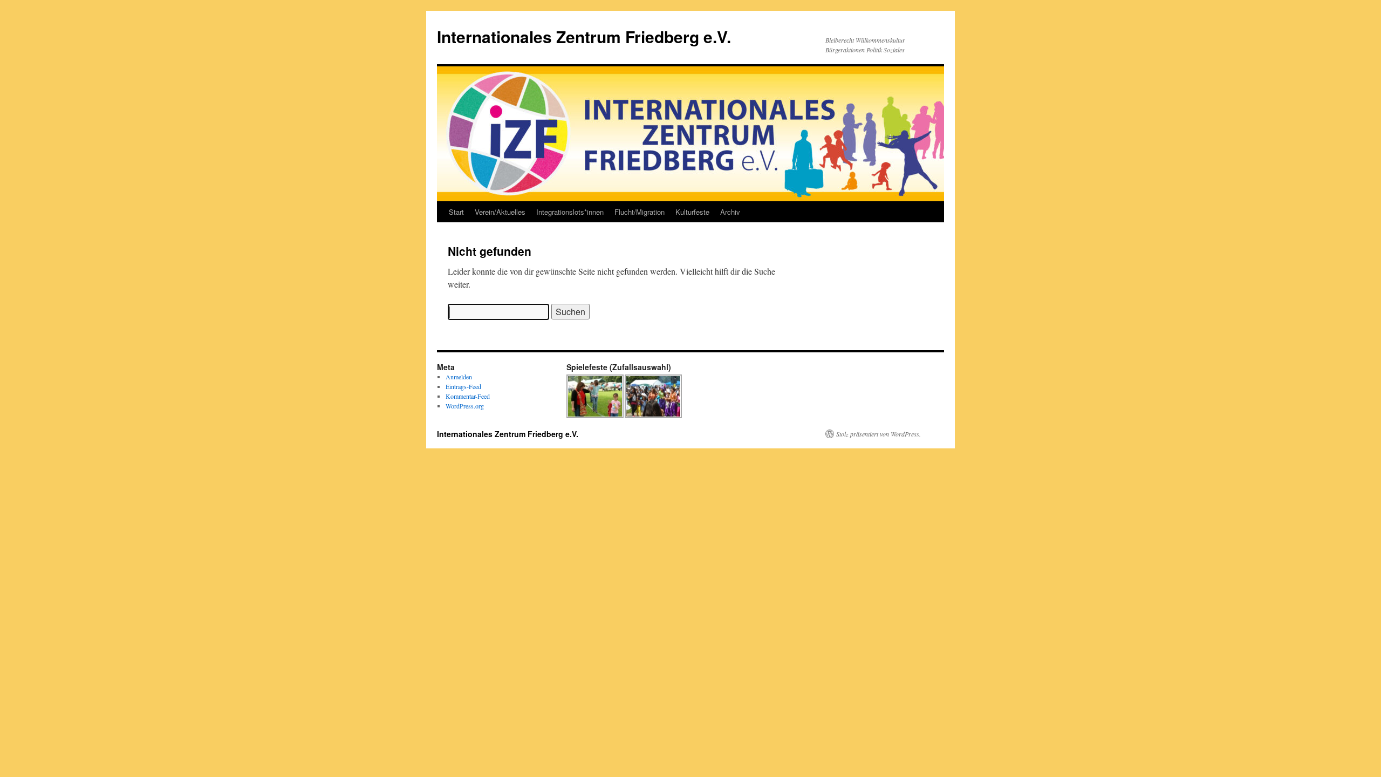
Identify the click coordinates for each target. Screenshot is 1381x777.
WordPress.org (465, 405)
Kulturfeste (692, 212)
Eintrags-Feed (463, 386)
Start (456, 212)
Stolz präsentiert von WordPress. (878, 434)
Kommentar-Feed (468, 396)
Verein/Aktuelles (500, 212)
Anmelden (459, 376)
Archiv (730, 212)
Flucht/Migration (639, 212)
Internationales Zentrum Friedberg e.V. (584, 36)
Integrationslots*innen (570, 212)
